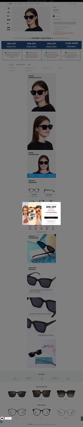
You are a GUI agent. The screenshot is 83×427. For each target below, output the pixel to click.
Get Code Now (51, 217)
